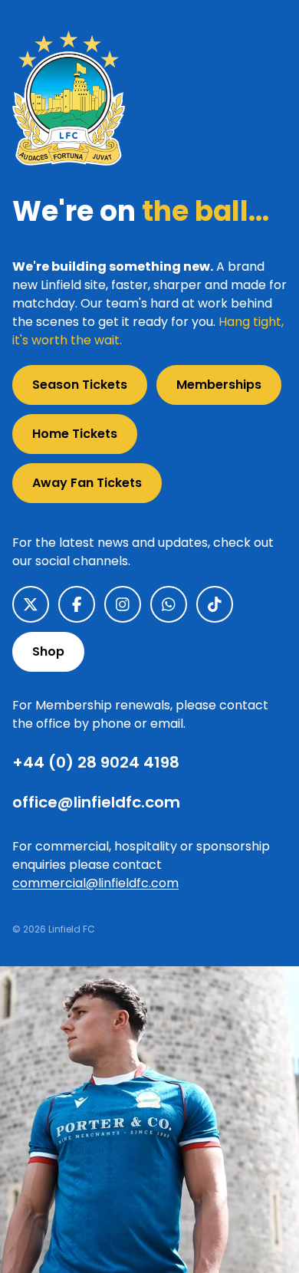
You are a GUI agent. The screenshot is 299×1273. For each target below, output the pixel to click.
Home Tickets (74, 433)
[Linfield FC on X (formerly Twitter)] (30, 604)
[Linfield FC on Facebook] (76, 604)
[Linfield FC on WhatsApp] (168, 604)
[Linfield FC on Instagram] (122, 604)
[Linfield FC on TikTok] (214, 604)
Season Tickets (79, 384)
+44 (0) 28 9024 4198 (95, 762)
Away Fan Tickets (87, 483)
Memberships (218, 384)
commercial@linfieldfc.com (95, 883)
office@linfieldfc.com (96, 802)
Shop (48, 651)
